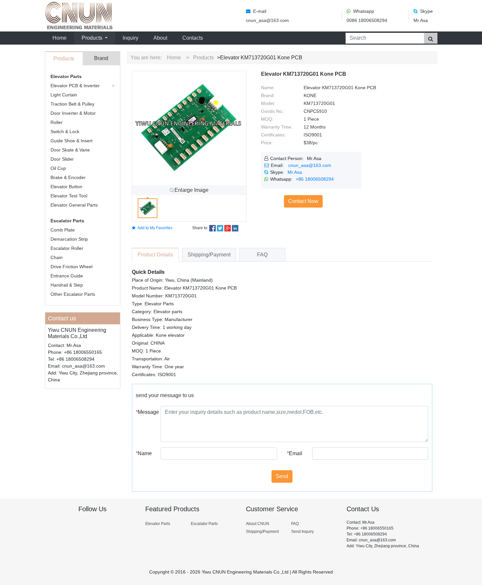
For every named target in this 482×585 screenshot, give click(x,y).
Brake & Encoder (68, 177)
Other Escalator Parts (72, 294)
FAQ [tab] (262, 254)
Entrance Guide (66, 275)
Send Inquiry (302, 531)
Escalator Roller (66, 248)
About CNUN (257, 523)
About (160, 38)
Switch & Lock (64, 131)
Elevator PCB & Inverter (75, 85)
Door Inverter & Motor (73, 113)
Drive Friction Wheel (71, 266)
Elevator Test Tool (68, 195)
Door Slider (62, 159)
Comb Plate (62, 229)
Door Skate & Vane (70, 149)
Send (282, 476)
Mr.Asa (295, 172)
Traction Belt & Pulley (72, 104)
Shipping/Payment (262, 531)
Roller (56, 122)
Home (60, 38)
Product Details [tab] (155, 254)
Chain (56, 257)
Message (146, 412)
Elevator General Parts (74, 205)
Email (294, 453)
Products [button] (93, 38)
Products (203, 57)
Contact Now (303, 201)
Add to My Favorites (154, 228)
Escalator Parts (67, 220)
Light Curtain (63, 94)
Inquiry (130, 38)
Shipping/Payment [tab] (209, 254)
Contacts (192, 38)
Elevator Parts (66, 76)
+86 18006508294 (315, 179)
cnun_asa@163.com (309, 165)
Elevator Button (66, 186)
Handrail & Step (66, 285)
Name (144, 453)
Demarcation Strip (69, 239)
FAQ (295, 523)
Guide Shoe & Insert (71, 140)
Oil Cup (58, 168)
